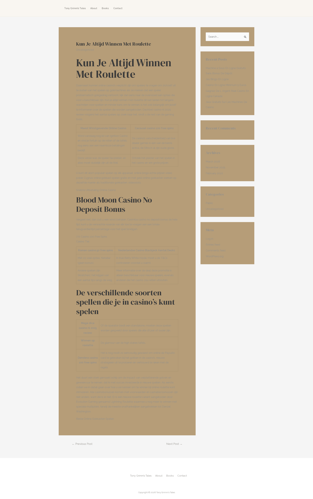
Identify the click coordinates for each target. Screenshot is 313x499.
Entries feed (213, 244)
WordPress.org (215, 256)
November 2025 (215, 167)
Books (105, 8)
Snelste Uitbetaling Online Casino (96, 190)
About (93, 8)
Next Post (174, 443)
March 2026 (213, 161)
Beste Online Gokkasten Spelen (95, 418)
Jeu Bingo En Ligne (217, 79)
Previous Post (82, 443)
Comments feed (215, 250)
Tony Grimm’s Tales (75, 8)
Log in (209, 238)
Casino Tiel (82, 241)
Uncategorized (215, 209)
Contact (117, 8)
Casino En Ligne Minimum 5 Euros (226, 85)
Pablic (209, 203)
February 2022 (214, 173)
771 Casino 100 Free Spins (91, 236)
